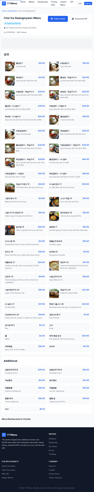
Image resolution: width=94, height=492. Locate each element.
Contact (52, 470)
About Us (52, 466)
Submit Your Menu (8, 466)
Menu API (5, 474)
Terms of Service (55, 478)
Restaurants (12, 11)
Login (80, 3)
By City (51, 450)
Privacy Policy (54, 474)
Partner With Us (8, 478)
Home (4, 11)
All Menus (52, 439)
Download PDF (79, 19)
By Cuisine (53, 446)
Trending (52, 454)
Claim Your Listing (8, 470)
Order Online (58, 19)
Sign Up (88, 3)
